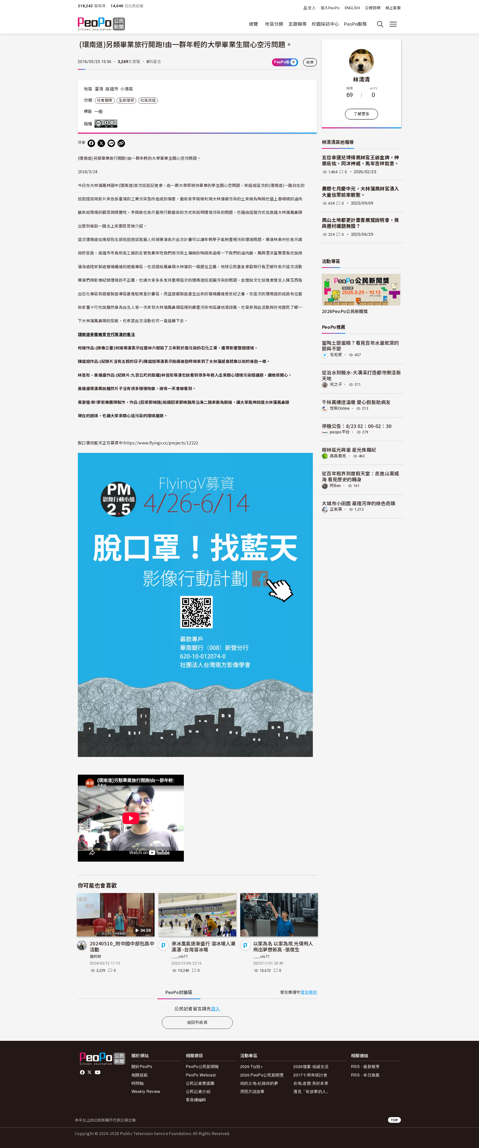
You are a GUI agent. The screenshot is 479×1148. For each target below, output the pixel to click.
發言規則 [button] (309, 992)
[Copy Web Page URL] (121, 143)
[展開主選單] (393, 24)
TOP (394, 1120)
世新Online (340, 408)
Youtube (98, 1072)
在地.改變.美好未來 (310, 1083)
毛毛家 (336, 354)
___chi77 (179, 956)
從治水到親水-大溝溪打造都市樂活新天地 (361, 375)
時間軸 (137, 1083)
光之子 (336, 384)
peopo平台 (340, 432)
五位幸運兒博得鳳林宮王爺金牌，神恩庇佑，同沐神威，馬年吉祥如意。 (360, 161)
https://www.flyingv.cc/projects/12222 (161, 443)
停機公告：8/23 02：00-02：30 (357, 425)
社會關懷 (104, 100)
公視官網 (372, 8)
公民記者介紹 (198, 1091)
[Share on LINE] (111, 143)
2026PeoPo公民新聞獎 (345, 311)
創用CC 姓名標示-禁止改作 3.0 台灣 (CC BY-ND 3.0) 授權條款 (107, 124)
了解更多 (361, 114)
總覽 (253, 24)
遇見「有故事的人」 (311, 1091)
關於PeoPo (141, 1066)
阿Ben (335, 485)
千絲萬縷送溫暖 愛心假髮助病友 (356, 402)
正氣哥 (336, 509)
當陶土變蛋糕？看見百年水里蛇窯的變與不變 (360, 345)
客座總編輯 (196, 1099)
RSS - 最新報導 (365, 1066)
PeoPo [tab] (178, 992)
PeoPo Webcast (201, 1075)
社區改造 (148, 100)
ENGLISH (352, 8)
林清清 (361, 79)
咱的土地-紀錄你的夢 (259, 1083)
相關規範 (139, 1075)
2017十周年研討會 (310, 1075)
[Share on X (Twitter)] (101, 143)
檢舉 (310, 62)
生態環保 (126, 100)
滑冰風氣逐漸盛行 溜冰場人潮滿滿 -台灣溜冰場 (203, 946)
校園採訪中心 (325, 24)
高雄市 (111, 88)
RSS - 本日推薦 (365, 1075)
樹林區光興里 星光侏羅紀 (349, 449)
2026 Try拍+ (251, 1066)
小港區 (126, 88)
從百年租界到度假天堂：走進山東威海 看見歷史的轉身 (360, 476)
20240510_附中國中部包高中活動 (122, 946)
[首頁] (101, 24)
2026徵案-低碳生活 (311, 1066)
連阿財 (95, 956)
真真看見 (338, 456)
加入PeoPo (330, 8)
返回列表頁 (197, 1022)
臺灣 (99, 88)
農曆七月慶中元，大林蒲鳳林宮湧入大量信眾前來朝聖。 (360, 192)
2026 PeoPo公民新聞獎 (262, 1075)
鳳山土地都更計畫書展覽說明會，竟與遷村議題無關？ (360, 223)
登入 (312, 8)
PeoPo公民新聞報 (202, 1066)
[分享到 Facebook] (91, 143)
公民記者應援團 (200, 1083)
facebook (83, 1072)
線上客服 (393, 8)
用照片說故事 (252, 1091)
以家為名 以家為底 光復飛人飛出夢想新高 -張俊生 (283, 946)
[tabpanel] (197, 1008)
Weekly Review (145, 1091)
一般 (98, 111)
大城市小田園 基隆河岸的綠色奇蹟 (358, 503)
